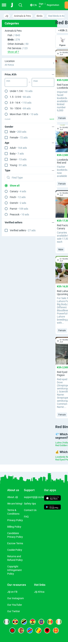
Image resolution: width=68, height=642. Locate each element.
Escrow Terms (15, 543)
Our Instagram (15, 598)
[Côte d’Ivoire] (59, 622)
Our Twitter (13, 611)
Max (35, 81)
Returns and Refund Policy (15, 558)
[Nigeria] (6, 622)
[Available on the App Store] (52, 498)
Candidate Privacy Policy (15, 535)
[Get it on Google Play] (52, 507)
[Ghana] (33, 622)
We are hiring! (14, 503)
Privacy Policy (15, 520)
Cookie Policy (14, 549)
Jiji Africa (39, 591)
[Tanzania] (24, 622)
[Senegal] (50, 622)
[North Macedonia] (56, 630)
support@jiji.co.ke (34, 497)
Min (8, 81)
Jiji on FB (12, 591)
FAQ (26, 516)
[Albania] (47, 630)
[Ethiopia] (41, 622)
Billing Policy (14, 526)
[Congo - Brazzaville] (38, 630)
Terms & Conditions (13, 512)
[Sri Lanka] (21, 630)
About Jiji (12, 497)
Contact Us (30, 510)
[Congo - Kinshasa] (30, 630)
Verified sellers (23, 230)
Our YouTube (14, 604)
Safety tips (30, 503)
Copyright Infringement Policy (14, 570)
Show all (15, 185)
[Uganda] (15, 622)
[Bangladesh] (12, 630)
